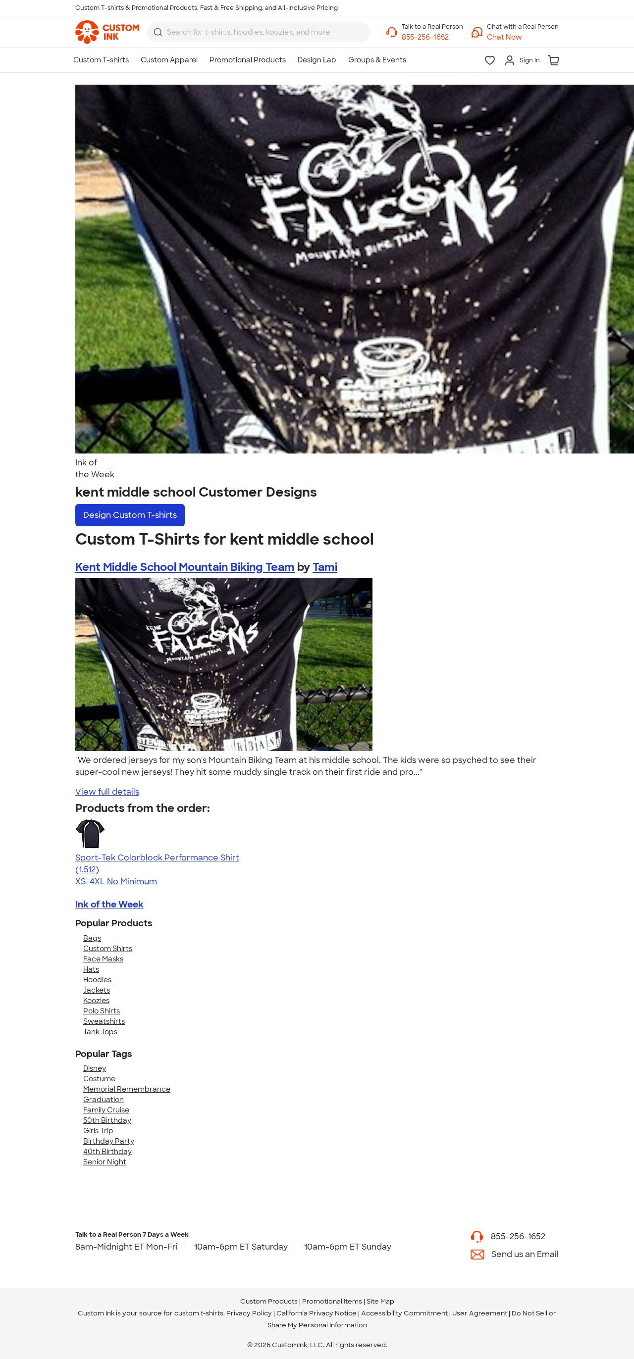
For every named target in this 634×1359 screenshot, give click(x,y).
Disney (94, 1068)
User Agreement (479, 1313)
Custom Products (269, 1301)
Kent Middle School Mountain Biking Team (185, 567)
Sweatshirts (104, 1021)
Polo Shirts (101, 1011)
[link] (107, 32)
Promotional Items (332, 1301)
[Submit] (158, 32)
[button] (523, 37)
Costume (99, 1078)
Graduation (103, 1099)
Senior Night (104, 1162)
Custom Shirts (107, 948)
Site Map (380, 1301)
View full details (107, 792)
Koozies (96, 1000)
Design (130, 515)
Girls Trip (98, 1130)
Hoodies (97, 979)
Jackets (96, 990)
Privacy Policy (249, 1313)
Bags (92, 938)
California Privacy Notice (316, 1313)
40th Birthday (107, 1151)
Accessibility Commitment (404, 1313)
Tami (325, 567)
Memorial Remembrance (126, 1089)
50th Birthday (107, 1120)
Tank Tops (100, 1031)
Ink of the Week (109, 904)
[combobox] (258, 32)
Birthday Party (108, 1141)
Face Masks (103, 959)
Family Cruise (106, 1110)
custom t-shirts (198, 1313)
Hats (91, 969)
